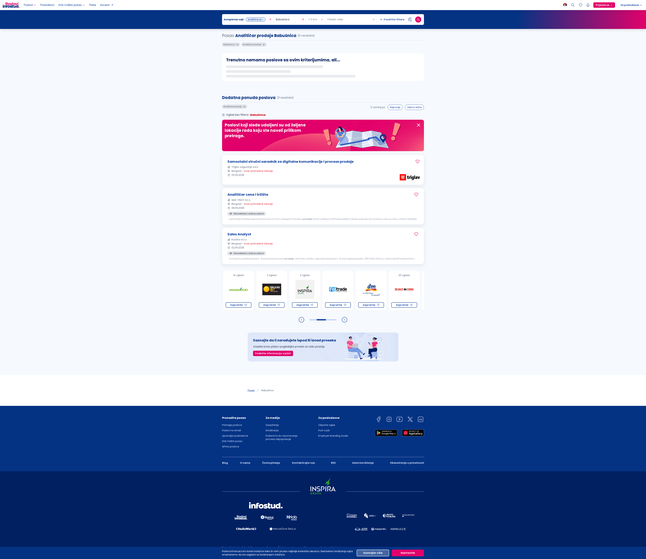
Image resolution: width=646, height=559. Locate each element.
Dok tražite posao (232, 441)
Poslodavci (47, 5)
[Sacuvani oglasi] (580, 5)
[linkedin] (420, 420)
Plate (92, 5)
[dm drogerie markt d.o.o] (346, 290)
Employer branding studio (333, 435)
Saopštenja (272, 425)
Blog (225, 463)
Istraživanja (272, 430)
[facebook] (378, 420)
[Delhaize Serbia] (379, 290)
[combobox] (246, 19)
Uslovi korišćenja (363, 463)
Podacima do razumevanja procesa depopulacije (281, 437)
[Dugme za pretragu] (418, 19)
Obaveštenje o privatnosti (407, 463)
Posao (251, 390)
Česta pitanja (271, 463)
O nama (245, 463)
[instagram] (389, 420)
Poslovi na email (231, 430)
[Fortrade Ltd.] (313, 290)
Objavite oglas (326, 425)
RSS (333, 463)
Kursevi (105, 5)
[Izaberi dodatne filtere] (409, 19)
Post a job (324, 430)
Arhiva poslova (230, 446)
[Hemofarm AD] (412, 290)
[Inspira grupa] (280, 290)
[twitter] (410, 420)
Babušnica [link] (267, 390)
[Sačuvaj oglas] (417, 161)
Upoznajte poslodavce (235, 435)
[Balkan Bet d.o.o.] (247, 290)
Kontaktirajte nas (303, 463)
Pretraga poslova (232, 425)
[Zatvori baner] (418, 125)
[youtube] (399, 420)
